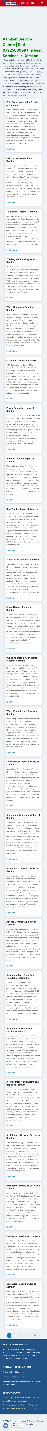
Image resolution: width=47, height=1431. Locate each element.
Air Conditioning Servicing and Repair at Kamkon (22, 1083)
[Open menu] (42, 3)
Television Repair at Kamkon (21, 211)
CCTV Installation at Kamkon (21, 360)
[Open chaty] (5, 1425)
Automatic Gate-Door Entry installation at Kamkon (21, 976)
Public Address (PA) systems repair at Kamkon (21, 659)
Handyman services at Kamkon (23, 1236)
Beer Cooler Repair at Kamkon (22, 509)
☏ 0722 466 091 (28, 3)
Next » (36, 1335)
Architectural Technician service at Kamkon (19, 1030)
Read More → (12, 149)
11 (29, 1335)
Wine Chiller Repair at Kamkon (22, 559)
